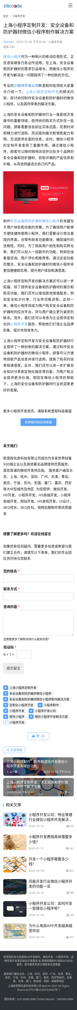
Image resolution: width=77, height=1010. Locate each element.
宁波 (15, 977)
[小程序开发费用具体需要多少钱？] (15, 842)
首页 (5, 16)
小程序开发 (55, 42)
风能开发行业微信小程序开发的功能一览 (50, 883)
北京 (21, 973)
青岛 (68, 973)
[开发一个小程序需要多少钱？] (15, 864)
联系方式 (11, 589)
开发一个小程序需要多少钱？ (49, 861)
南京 (7, 977)
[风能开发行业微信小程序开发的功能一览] (15, 887)
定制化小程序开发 (21, 705)
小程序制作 (51, 705)
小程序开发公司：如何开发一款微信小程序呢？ (50, 906)
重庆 (46, 977)
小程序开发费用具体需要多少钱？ (50, 839)
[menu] (70, 5)
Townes (8, 42)
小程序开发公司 (26, 85)
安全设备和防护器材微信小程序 (35, 221)
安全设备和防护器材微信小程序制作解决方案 (39, 699)
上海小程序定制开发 (42, 92)
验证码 (9, 647)
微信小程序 (12, 56)
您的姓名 (11, 571)
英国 (46, 981)
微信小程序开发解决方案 (51, 716)
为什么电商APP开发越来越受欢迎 (50, 928)
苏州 (23, 977)
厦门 (38, 977)
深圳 (44, 973)
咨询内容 (11, 607)
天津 (60, 973)
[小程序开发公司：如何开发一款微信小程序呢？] (15, 909)
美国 (53, 981)
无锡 (30, 977)
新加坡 (37, 981)
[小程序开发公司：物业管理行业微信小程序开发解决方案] (15, 820)
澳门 (28, 981)
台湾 (20, 981)
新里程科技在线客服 (38, 422)
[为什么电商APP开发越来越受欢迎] (15, 931)
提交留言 (13, 668)
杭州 (37, 973)
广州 (52, 973)
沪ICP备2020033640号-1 (44, 989)
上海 (29, 973)
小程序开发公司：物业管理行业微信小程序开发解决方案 (50, 817)
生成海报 (15, 750)
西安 (53, 977)
